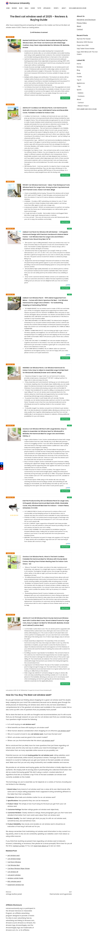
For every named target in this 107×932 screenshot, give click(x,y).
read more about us (41, 846)
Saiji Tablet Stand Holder (85, 49)
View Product (65, 98)
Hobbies (80, 93)
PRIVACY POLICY (83, 106)
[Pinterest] (1, 468)
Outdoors (81, 96)
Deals (26, 8)
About (79, 26)
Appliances (81, 83)
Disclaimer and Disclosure (86, 20)
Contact (80, 29)
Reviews (14, 8)
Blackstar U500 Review (85, 42)
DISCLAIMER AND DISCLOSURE (77, 8)
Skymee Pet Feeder (84, 39)
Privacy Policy (82, 23)
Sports (79, 90)
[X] (1, 466)
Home (8, 8)
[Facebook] (1, 463)
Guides (33, 8)
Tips (79, 86)
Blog (20, 8)
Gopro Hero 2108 (82, 45)
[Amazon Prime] (67, 285)
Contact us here (18, 846)
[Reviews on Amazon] (14, 515)
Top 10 (39, 8)
